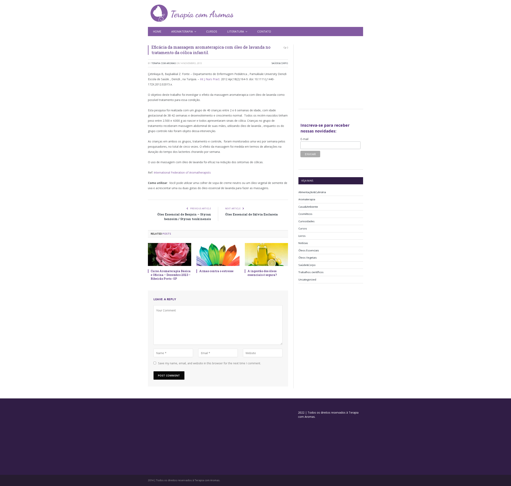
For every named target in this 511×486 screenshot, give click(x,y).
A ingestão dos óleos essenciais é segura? (262, 273)
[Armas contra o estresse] (218, 254)
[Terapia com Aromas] (192, 13)
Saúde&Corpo (279, 63)
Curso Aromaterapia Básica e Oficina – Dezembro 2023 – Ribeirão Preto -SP (171, 275)
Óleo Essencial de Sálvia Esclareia (251, 214)
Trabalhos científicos (311, 272)
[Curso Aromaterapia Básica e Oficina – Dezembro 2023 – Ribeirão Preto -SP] (169, 254)
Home (157, 31)
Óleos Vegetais (307, 257)
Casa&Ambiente (308, 206)
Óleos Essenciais (308, 250)
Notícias (303, 243)
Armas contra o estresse (216, 271)
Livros (302, 236)
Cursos (211, 31)
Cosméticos (305, 214)
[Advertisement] (331, 72)
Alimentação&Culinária (312, 192)
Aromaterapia (306, 199)
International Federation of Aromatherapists (182, 172)
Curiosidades (306, 221)
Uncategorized (307, 279)
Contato (264, 31)
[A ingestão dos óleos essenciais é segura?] (266, 254)
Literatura (235, 31)
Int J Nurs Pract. (210, 79)
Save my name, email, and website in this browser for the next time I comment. (209, 363)
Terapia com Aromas (163, 63)
